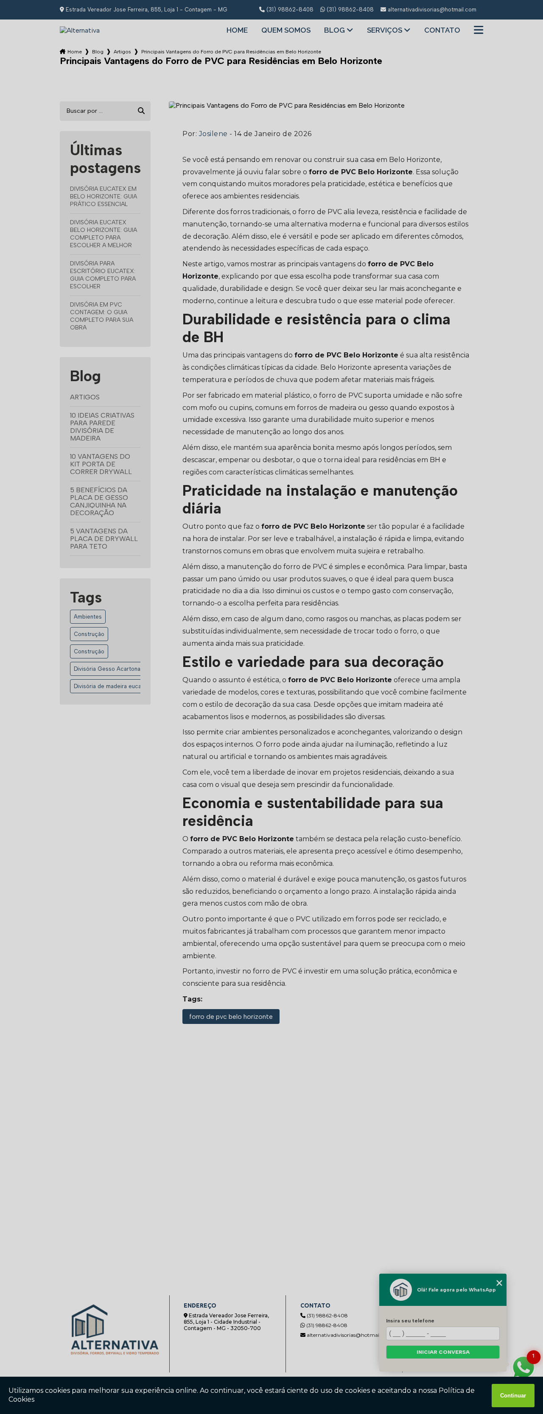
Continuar (513, 1395)
